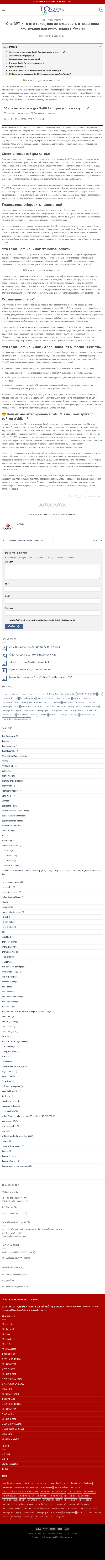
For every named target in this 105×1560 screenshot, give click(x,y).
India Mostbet (7, 937)
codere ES (41, 694)
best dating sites (9, 806)
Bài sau (96, 541)
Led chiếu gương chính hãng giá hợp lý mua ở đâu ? (29, 662)
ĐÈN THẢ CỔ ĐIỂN (85, 1500)
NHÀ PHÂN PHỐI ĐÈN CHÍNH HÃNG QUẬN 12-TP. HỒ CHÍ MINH (71, 1483)
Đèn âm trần (33, 715)
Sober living (6, 1081)
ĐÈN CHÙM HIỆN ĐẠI (9, 1496)
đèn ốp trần (49, 1517)
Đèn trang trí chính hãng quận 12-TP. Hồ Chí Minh (18, 711)
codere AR (32, 694)
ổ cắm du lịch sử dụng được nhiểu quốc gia (17, 719)
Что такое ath (95, 434)
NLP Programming (9, 1021)
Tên (7, 584)
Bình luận (9, 562)
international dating (9, 942)
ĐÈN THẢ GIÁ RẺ (8, 1504)
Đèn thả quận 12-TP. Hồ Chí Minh (44, 707)
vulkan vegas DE (68, 702)
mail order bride (8, 987)
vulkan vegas (56, 702)
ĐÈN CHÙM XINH (69, 1496)
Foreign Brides (8, 922)
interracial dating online (11, 952)
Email (7, 596)
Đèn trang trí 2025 (72, 1508)
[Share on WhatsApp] (41, 505)
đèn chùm (98, 1513)
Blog (4, 835)
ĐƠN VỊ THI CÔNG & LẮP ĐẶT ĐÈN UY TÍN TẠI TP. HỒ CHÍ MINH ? (35, 647)
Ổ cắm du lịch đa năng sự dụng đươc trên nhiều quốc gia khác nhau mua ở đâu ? (40, 677)
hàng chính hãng (8, 698)
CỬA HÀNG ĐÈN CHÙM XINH (86, 694)
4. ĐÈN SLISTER (8, 1369)
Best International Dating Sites (14, 810)
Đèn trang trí (61, 707)
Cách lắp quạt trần (53, 694)
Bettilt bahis (7, 830)
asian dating (6, 771)
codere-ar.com (8, 860)
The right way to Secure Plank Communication (25, 541)
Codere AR (6, 850)
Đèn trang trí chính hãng (91, 707)
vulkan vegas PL (81, 702)
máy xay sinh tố (7, 702)
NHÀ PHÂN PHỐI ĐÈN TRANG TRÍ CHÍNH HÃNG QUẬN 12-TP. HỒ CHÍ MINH (27, 1487)
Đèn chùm (92, 702)
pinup (17, 702)
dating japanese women (11, 882)
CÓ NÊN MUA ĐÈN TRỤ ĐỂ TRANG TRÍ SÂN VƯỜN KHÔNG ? (33, 655)
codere (24, 694)
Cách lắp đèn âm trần (68, 694)
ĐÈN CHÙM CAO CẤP (59, 1492)
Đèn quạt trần (7, 1324)
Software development (11, 1086)
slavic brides (7, 1076)
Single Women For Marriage (13, 1066)
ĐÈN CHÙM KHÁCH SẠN (26, 1496)
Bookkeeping (7, 840)
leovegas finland (8, 982)
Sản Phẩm (51, 1533)
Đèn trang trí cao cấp (74, 707)
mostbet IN (76, 698)
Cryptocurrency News (10, 865)
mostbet (58, 698)
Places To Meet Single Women (14, 1041)
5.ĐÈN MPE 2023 (9, 1374)
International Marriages (11, 947)
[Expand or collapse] (100, 47)
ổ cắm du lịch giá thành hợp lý (68, 715)
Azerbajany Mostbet (10, 791)
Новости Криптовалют (52, 20)
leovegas (40, 698)
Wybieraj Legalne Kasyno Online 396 (16, 1136)
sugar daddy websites (10, 1091)
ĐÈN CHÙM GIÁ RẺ (90, 1492)
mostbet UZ (7, 1016)
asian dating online (9, 776)
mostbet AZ (67, 698)
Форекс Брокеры (9, 1156)
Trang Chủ (32, 1533)
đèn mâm (6, 1517)
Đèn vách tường (22, 715)
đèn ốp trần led (60, 1517)
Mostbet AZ (7, 1006)
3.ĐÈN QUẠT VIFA (9, 1364)
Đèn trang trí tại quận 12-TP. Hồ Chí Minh (83, 711)
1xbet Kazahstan (8, 751)
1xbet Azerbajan (8, 746)
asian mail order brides (11, 781)
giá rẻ (100, 694)
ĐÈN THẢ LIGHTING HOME (24, 1504)
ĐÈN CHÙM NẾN (42, 1496)
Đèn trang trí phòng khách (59, 711)
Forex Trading (7, 927)
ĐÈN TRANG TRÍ (60, 1504)
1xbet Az (5, 741)
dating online (7, 887)
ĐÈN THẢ (59, 1500)
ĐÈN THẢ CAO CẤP (70, 1500)
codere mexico (8, 855)
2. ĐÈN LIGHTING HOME (11, 1359)
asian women (7, 786)
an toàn (5, 694)
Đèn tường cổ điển (69, 1513)
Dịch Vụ (5, 902)
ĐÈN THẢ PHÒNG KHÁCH (44, 1504)
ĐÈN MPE (22, 1500)
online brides (7, 1026)
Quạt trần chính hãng (36, 702)
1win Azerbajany (8, 736)
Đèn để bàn (6, 1344)
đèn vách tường (29, 1517)
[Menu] (3, 9)
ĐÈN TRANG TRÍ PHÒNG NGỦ (12, 1508)
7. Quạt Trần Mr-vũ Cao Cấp (13, 1384)
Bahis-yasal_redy (8, 796)
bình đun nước (14, 694)
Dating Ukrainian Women (11, 897)
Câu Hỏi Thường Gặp (10, 1464)
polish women (7, 1046)
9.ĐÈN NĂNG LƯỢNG (10, 1394)
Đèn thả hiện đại (26, 707)
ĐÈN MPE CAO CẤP (34, 1500)
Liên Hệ (5, 1459)
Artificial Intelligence (10, 766)
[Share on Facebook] (45, 505)
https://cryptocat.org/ (19, 137)
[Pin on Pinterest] (59, 505)
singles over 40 (8, 1071)
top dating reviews (9, 1106)
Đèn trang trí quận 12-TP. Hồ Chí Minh (49, 1513)
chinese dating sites (10, 845)
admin (63, 36)
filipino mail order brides (11, 912)
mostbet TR (86, 698)
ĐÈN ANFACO (45, 1492)
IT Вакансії (6, 957)
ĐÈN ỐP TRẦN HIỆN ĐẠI (41, 1508)
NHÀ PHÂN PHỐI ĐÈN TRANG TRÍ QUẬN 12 (68, 1487)
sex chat (5, 1061)
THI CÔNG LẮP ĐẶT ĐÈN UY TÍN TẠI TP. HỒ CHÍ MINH (20, 1492)
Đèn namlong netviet (58, 1508)
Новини (5, 1141)
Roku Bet (5, 1056)
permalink (73, 514)
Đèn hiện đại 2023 (9, 1349)
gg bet (4, 932)
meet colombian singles (11, 996)
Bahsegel (5, 801)
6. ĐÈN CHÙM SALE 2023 (12, 1379)
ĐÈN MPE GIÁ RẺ (48, 1500)
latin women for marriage (12, 967)
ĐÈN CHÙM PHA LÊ (56, 1496)
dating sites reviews (10, 892)
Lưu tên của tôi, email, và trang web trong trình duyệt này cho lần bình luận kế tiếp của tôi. (42, 620)
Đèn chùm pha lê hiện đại (11, 707)
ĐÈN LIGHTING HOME (10, 1500)
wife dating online (9, 1126)
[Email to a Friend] (55, 505)
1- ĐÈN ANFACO (8, 1354)
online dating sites (9, 1031)
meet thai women (9, 1002)
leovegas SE (49, 698)
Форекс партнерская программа (15, 1166)
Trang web (9, 608)
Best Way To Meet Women (12, 825)
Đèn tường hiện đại (9, 715)
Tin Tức (5, 1096)
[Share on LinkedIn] (64, 505)
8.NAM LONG (7, 1389)
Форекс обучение (9, 1161)
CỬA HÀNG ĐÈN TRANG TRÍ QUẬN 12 (36, 1483)
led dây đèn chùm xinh (27, 698)
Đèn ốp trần (43, 715)
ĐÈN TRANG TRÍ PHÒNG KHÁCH (78, 1504)
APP (4, 761)
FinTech (5, 917)
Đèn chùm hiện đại (9, 1339)
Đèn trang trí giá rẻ (43, 711)
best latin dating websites (12, 816)
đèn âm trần (40, 1517)
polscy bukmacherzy (10, 1051)
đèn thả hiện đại (16, 1517)
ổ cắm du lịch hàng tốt (87, 715)
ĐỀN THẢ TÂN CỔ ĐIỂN (84, 1513)
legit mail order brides (10, 977)
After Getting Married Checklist (14, 756)
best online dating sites (11, 821)
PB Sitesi (5, 1036)
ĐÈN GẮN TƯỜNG (83, 1496)
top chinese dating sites (11, 1101)
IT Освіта (6, 962)
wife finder (6, 1131)
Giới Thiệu (6, 1454)
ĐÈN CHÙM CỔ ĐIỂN (74, 1492)
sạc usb (47, 702)
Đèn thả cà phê (8, 1329)
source (40, 119)
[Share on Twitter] (50, 505)
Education (6, 907)
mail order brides (8, 991)
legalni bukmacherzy (10, 972)
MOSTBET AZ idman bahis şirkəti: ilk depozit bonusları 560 (25, 1011)
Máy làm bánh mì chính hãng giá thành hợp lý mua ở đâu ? (31, 669)
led (17, 698)
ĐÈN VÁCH (27, 1508)
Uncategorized (8, 1111)
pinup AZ (24, 702)
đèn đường (52, 715)
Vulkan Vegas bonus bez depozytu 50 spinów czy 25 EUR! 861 (27, 1116)
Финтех (5, 1151)
